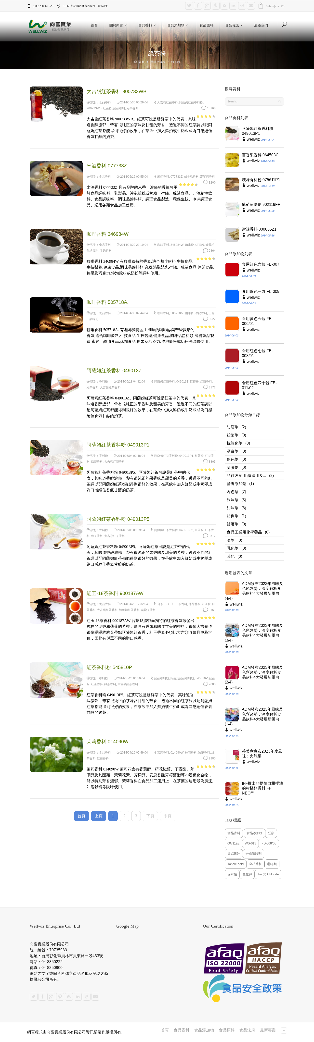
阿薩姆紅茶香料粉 (191, 102)
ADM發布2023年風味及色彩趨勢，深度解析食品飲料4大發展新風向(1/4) (254, 716)
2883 (212, 684)
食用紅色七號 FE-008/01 (257, 353)
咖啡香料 (163, 245)
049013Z (182, 381)
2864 (212, 250)
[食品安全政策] (243, 988)
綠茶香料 (132, 108)
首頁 (94, 25)
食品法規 (247, 1030)
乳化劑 (232, 548)
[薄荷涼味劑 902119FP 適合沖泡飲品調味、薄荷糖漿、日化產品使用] (232, 209)
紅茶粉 (107, 108)
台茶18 (162, 604)
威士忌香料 (191, 176)
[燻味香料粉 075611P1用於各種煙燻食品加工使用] (232, 184)
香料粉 (103, 381)
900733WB (94, 108)
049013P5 (186, 530)
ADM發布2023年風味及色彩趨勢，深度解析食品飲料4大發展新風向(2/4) (254, 674)
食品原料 (206, 25)
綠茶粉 (210, 245)
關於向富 (116, 25)
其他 (231, 556)
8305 (212, 461)
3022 (212, 319)
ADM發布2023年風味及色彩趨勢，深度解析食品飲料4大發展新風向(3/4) (254, 632)
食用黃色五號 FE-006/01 (257, 321)
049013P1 (186, 456)
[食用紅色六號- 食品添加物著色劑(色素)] (232, 269)
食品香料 (145, 25)
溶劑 (231, 540)
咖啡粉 (189, 245)
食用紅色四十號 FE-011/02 (259, 385)
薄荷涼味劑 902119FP (261, 204)
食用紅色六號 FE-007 (260, 264)
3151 (212, 610)
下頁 (150, 816)
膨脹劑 (232, 467)
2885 (212, 758)
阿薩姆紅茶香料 (164, 381)
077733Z (176, 176)
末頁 (167, 816)
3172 (212, 387)
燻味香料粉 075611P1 (261, 180)
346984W (176, 245)
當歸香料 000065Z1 (259, 229)
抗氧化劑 (234, 443)
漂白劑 (232, 451)
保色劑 (232, 459)
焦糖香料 (92, 250)
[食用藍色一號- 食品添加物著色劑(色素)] (232, 296)
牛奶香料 (106, 250)
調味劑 (232, 500)
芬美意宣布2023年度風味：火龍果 (262, 753)
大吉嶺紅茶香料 (167, 102)
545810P (202, 678)
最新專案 (268, 1030)
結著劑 (232, 524)
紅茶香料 (119, 108)
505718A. (176, 313)
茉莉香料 (163, 752)
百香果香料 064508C (260, 155)
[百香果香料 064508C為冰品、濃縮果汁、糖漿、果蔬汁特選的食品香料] (232, 160)
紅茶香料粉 (161, 678)
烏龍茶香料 (148, 610)
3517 (212, 536)
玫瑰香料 (204, 752)
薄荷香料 (194, 604)
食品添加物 (175, 25)
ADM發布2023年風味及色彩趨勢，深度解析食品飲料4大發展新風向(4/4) (254, 591)
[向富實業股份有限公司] (50, 26)
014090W (176, 752)
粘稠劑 (232, 516)
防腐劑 (232, 427)
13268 (211, 108)
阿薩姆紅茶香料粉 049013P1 (257, 131)
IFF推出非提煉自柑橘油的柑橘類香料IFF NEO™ (262, 788)
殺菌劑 (232, 435)
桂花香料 (191, 752)
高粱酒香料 (207, 176)
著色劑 (232, 492)
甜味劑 (232, 508)
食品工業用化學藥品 (244, 532)
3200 (212, 182)
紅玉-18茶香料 (177, 604)
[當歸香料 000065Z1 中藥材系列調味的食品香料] (232, 234)
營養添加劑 (236, 484)
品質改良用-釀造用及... (246, 475)
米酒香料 (163, 176)
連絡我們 (261, 25)
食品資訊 (232, 25)
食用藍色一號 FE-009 (260, 291)
